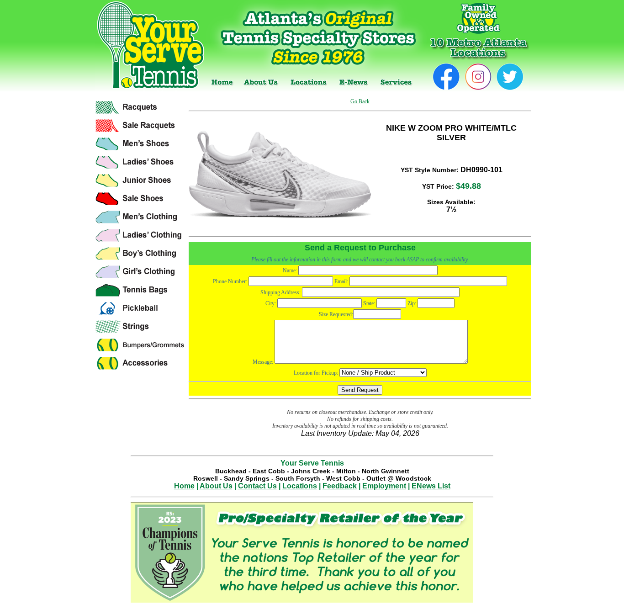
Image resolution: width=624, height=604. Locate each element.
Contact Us (257, 486)
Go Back (360, 101)
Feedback (340, 486)
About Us (216, 486)
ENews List (431, 486)
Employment (384, 486)
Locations (299, 486)
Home (184, 486)
